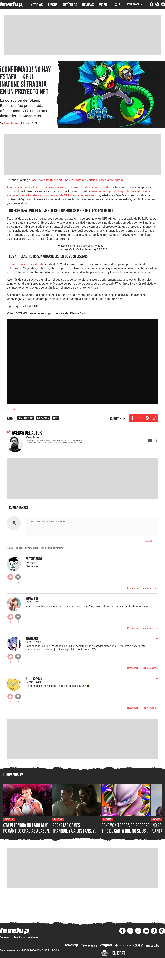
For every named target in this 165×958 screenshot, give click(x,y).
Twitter (50, 180)
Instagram (77, 180)
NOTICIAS (36, 4)
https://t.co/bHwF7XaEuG (89, 245)
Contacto (4, 937)
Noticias (91, 180)
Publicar (148, 540)
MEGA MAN (43, 418)
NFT (55, 418)
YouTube (62, 180)
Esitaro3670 (33, 558)
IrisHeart (31, 638)
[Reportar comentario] (155, 560)
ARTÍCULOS (70, 4)
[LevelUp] (71, 946)
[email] (150, 440)
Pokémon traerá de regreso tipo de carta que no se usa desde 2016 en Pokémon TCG (126, 831)
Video (103, 4)
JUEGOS (52, 4)
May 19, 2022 (99, 249)
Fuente (11, 409)
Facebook (37, 180)
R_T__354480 (33, 678)
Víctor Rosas (10, 123)
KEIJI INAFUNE (25, 418)
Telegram (117, 180)
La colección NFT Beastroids (25, 264)
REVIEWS (88, 4)
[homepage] (11, 4)
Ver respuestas (150, 588)
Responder (132, 588)
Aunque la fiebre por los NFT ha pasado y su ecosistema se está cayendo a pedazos (60, 187)
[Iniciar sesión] (116, 4)
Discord (104, 180)
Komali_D (31, 598)
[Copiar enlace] (154, 418)
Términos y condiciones (26, 937)
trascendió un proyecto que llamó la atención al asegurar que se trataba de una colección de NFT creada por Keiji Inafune (79, 193)
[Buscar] (120, 4)
